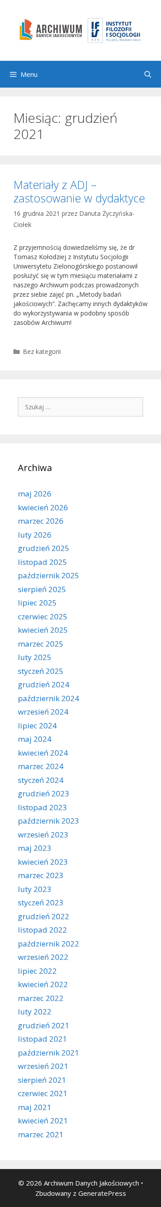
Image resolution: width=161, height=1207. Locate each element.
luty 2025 (34, 657)
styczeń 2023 (41, 902)
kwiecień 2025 (43, 630)
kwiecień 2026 (43, 507)
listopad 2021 (42, 1039)
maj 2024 (34, 739)
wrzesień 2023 (43, 834)
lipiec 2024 (37, 725)
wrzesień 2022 (43, 957)
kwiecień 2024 (43, 753)
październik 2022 (48, 943)
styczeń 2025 (41, 671)
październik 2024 (48, 698)
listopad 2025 (42, 562)
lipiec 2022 (37, 971)
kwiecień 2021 (43, 1120)
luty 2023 (34, 889)
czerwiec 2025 (43, 616)
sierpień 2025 (42, 589)
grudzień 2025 (43, 548)
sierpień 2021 (42, 1080)
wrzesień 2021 (43, 1066)
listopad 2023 (42, 807)
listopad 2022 (42, 930)
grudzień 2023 (43, 793)
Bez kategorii (42, 351)
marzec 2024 (41, 766)
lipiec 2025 (37, 602)
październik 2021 (48, 1052)
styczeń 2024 (41, 780)
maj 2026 (34, 493)
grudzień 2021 (43, 1025)
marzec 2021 (41, 1134)
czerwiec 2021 (43, 1093)
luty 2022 (34, 1011)
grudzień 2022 (43, 916)
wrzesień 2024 (43, 712)
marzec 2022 (41, 998)
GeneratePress (102, 1193)
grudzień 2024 (43, 684)
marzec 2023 (41, 875)
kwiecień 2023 (43, 862)
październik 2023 (48, 821)
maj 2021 (34, 1107)
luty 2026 (34, 535)
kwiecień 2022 (43, 984)
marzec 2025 (41, 644)
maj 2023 (34, 848)
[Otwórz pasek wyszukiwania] (148, 74)
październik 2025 (48, 575)
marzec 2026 (41, 521)
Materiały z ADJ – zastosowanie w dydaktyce (79, 191)
